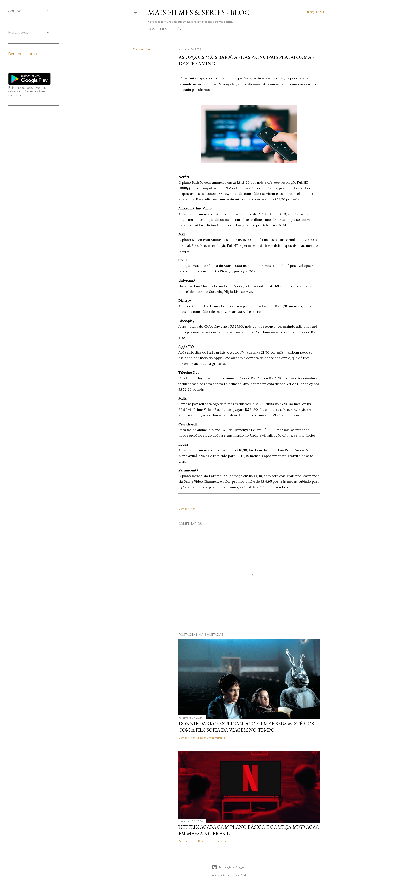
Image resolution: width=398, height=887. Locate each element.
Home (153, 29)
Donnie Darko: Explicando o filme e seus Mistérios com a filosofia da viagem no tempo (246, 726)
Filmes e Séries (173, 29)
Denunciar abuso (22, 54)
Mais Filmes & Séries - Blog (199, 12)
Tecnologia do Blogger (232, 867)
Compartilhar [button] (142, 49)
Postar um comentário (212, 737)
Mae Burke (241, 875)
